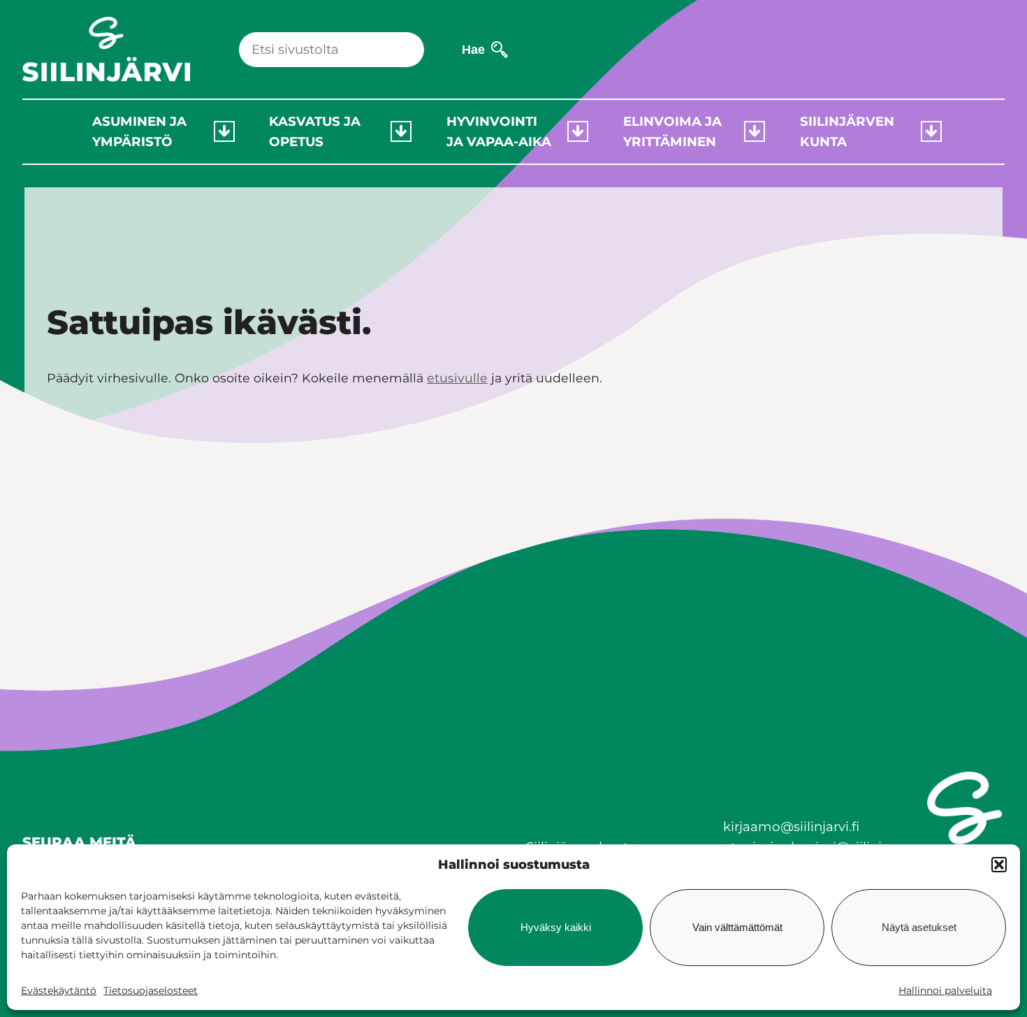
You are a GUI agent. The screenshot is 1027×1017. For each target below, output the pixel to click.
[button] (999, 865)
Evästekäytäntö (58, 990)
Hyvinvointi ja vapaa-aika (498, 131)
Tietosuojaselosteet (150, 990)
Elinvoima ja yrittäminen (672, 131)
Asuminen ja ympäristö (139, 131)
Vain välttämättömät (737, 927)
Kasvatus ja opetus (314, 131)
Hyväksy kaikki (555, 927)
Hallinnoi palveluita (945, 990)
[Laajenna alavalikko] (224, 131)
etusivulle (457, 377)
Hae (473, 49)
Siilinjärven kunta (847, 131)
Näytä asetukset (919, 927)
